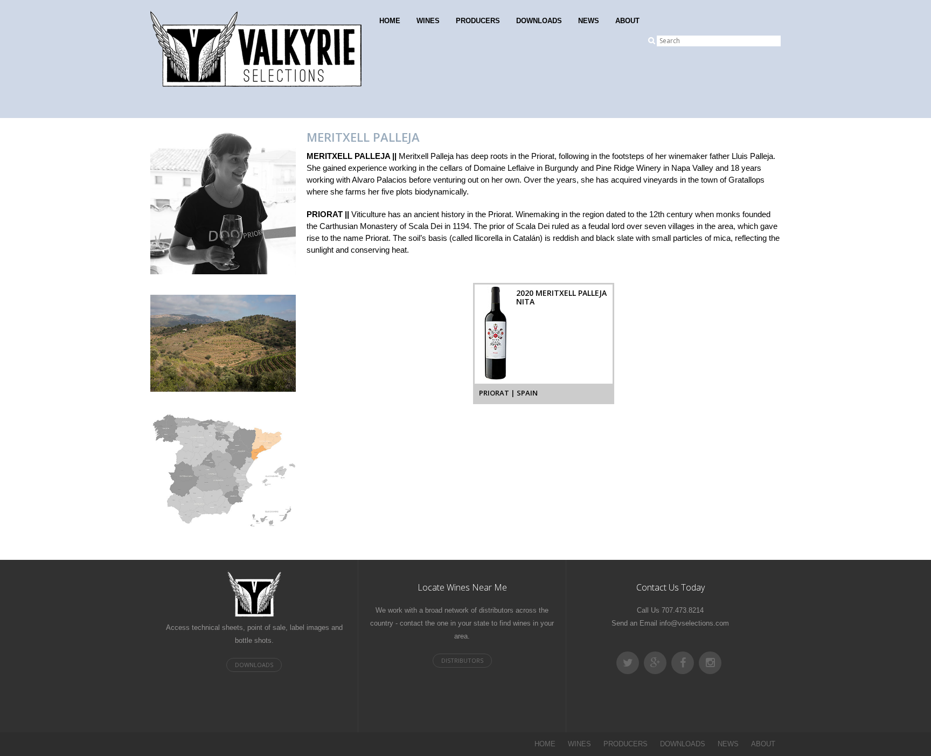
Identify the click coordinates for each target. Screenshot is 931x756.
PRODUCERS (478, 21)
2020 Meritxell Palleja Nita (561, 297)
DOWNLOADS (539, 21)
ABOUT (627, 21)
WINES (428, 21)
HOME (389, 21)
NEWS (588, 21)
